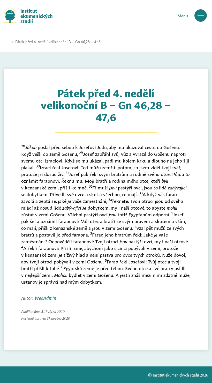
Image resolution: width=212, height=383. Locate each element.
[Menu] (200, 15)
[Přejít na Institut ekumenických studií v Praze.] (6, 41)
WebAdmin (45, 297)
